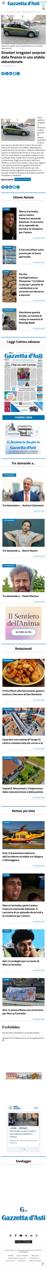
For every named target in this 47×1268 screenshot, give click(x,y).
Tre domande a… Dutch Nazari (20, 550)
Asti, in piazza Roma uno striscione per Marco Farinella (22, 1011)
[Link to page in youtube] (20, 1235)
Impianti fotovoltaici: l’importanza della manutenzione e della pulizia (22, 790)
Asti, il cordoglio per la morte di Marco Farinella (20, 962)
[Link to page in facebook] (3, 73)
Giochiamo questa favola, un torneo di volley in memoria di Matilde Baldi (31, 317)
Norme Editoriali (34, 1258)
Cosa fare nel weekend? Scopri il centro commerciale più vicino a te (22, 741)
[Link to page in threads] (18, 73)
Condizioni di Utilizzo (35, 1261)
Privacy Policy (10, 1261)
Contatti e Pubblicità (22, 1256)
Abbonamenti (35, 1256)
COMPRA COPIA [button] (23, 417)
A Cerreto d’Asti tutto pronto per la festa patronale (31, 253)
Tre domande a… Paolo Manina (20, 595)
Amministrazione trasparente (17, 1258)
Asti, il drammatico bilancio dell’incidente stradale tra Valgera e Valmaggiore (22, 856)
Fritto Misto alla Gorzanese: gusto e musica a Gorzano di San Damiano (23, 692)
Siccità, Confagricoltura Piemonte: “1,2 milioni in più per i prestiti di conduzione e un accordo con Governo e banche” (31, 284)
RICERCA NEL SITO (43, 2)
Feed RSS (11, 1256)
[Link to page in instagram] (10, 1235)
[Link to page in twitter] (7, 73)
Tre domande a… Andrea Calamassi (23, 505)
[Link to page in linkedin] (10, 73)
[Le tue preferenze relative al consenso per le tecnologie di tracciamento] (42, 1264)
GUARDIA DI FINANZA (22, 179)
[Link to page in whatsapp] (14, 73)
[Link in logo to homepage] (23, 1217)
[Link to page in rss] (26, 1235)
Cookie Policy (22, 1261)
